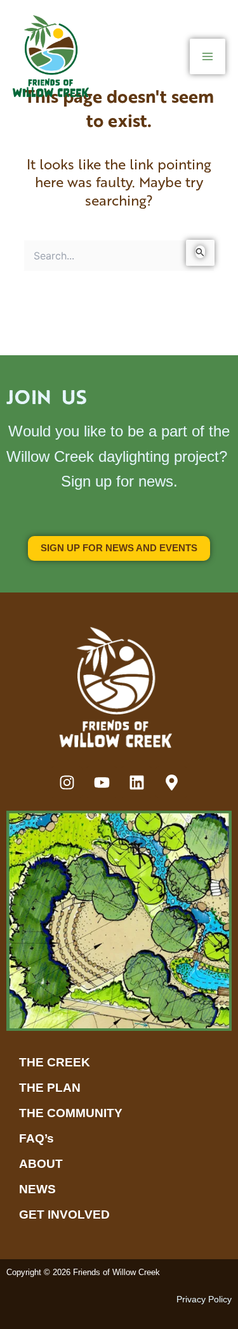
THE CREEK (54, 1062)
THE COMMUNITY (70, 1113)
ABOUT (41, 1163)
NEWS (37, 1189)
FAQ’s (36, 1138)
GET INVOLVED (64, 1214)
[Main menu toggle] (207, 56)
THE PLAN (50, 1087)
